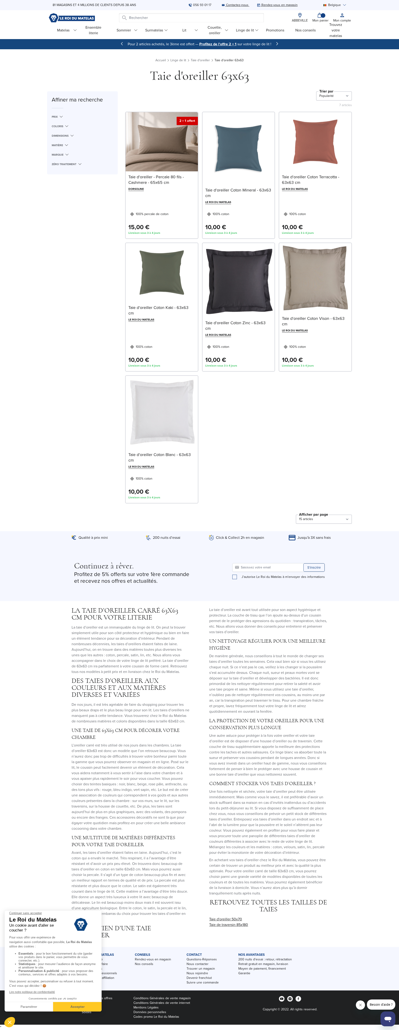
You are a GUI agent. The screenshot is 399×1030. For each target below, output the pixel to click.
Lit (184, 30)
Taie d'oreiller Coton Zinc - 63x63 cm (235, 325)
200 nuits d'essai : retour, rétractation (265, 959)
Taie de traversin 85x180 (228, 924)
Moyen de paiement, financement (262, 968)
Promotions (275, 30)
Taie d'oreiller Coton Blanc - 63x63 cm (159, 457)
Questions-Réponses (202, 959)
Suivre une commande (203, 982)
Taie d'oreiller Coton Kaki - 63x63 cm (158, 310)
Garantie (244, 973)
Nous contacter (198, 964)
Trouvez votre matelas (335, 30)
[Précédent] (122, 43)
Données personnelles (149, 1012)
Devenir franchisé (199, 977)
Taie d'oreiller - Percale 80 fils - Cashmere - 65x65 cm (156, 179)
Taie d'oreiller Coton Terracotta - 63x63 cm (310, 179)
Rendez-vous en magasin (153, 959)
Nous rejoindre (197, 973)
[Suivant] (277, 43)
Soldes (86, 1012)
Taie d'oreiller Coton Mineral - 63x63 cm (238, 193)
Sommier (124, 30)
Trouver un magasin (201, 968)
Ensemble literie (93, 30)
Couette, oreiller (215, 30)
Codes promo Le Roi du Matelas (156, 1016)
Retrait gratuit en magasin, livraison (263, 964)
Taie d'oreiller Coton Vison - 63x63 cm (313, 321)
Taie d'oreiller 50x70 (225, 919)
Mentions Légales (146, 1007)
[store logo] (72, 17)
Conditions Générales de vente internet (161, 1002)
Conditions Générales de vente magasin (162, 998)
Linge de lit (245, 30)
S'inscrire (314, 567)
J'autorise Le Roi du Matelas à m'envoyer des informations (283, 577)
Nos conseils (305, 30)
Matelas (63, 30)
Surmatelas (154, 30)
